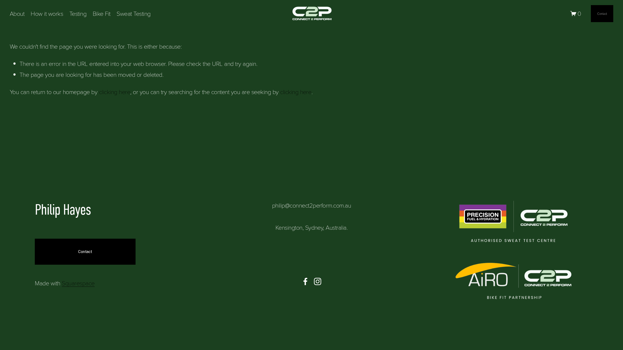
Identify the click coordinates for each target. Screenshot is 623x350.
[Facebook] (305, 281)
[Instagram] (317, 281)
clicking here (114, 92)
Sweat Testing (133, 13)
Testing (77, 13)
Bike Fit (101, 13)
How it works (47, 13)
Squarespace (78, 283)
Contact (602, 13)
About (17, 13)
